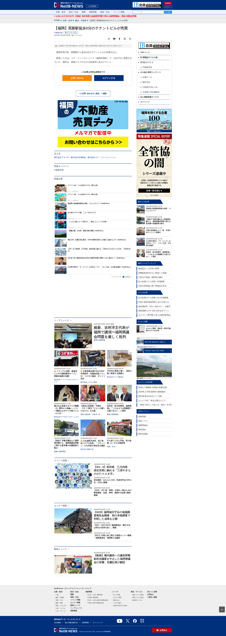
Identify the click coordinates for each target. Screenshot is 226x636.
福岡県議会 (143, 425)
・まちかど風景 (116, 597)
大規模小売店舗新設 (151, 92)
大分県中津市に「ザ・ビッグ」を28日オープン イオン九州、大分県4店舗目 (158, 243)
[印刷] (114, 39)
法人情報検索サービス (149, 97)
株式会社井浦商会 (78, 157)
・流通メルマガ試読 (137, 597)
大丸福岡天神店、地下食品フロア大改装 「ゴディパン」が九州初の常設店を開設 (93, 443)
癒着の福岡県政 (99, 340)
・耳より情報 (116, 595)
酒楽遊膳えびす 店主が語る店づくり (153, 311)
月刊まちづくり (146, 62)
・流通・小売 (58, 600)
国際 (84, 12)
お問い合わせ (77, 78)
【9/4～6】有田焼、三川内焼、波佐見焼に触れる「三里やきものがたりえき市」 (112, 470)
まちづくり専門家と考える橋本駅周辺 (154, 315)
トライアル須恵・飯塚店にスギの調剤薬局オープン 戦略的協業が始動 (66, 373)
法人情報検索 (92, 6)
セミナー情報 (75, 602)
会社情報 (57, 623)
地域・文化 (105, 12)
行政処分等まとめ (150, 87)
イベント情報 (118, 12)
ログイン (168, 6)
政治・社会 (73, 12)
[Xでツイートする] (125, 39)
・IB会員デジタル (136, 600)
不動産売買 (58, 33)
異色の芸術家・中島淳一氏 (90, 414)
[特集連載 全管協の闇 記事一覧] (154, 165)
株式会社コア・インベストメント (102, 157)
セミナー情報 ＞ (62, 506)
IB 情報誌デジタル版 (149, 57)
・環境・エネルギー (60, 605)
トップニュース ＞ (63, 320)
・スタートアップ (59, 611)
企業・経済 (60, 12)
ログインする (109, 78)
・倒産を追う (116, 600)
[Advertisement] (93, 298)
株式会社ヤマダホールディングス (66, 417)
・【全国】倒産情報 (91, 597)
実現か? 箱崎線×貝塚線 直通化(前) (152, 387)
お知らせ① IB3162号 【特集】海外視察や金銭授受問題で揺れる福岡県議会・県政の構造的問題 (96, 16)
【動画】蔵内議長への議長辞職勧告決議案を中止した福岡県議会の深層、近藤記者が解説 (112, 559)
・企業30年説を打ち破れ (119, 605)
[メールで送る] (130, 39)
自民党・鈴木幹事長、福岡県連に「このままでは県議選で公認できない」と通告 (119, 408)
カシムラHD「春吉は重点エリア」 (152, 400)
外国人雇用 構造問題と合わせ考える (153, 302)
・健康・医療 (58, 603)
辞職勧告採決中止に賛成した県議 (152, 273)
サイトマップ (98, 623)
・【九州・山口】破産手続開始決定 (96, 600)
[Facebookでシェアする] (119, 39)
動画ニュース (75, 605)
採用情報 (85, 623)
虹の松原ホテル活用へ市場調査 (151, 282)
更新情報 (73, 611)
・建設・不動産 (59, 597)
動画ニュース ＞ (62, 549)
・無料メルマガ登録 (137, 595)
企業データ (147, 77)
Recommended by (116, 276)
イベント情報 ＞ (62, 460)
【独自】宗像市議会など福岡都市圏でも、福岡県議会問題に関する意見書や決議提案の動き (158, 221)
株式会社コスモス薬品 (89, 382)
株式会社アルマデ (61, 157)
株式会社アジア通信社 (115, 377)
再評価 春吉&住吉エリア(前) (150, 396)
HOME (57, 20)
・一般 (56, 595)
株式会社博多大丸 (87, 449)
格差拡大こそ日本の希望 (148, 269)
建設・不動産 (80, 20)
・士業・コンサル (59, 608)
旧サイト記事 (152, 592)
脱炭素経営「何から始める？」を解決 (154, 306)
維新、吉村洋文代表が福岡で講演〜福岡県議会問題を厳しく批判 (111, 332)
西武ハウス (143, 421)
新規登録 (168, 3)
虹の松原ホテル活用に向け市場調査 (153, 298)
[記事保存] (109, 39)
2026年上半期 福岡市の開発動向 (152, 392)
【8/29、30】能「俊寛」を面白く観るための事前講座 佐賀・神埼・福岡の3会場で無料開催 (113, 492)
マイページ (145, 102)
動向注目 (146, 82)
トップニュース (76, 608)
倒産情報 (93, 12)
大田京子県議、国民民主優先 (150, 277)
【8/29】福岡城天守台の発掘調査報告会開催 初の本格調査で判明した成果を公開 (112, 515)
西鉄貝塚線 (143, 434)
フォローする (72, 32)
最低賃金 (142, 429)
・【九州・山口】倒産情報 (93, 595)
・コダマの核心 (116, 603)
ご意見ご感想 (152, 597)
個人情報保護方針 (71, 623)
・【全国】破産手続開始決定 (94, 603)
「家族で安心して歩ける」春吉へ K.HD (155, 405)
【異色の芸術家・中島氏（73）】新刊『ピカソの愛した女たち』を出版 (93, 408)
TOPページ (145, 52)
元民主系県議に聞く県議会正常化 (152, 286)
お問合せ (150, 594)
